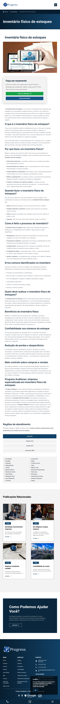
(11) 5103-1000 (42, 667)
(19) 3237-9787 (42, 664)
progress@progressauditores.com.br (46, 670)
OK (35, 690)
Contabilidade (20, 669)
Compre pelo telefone (24, 98)
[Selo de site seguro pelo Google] (30, 695)
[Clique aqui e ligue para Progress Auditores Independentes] (7, 701)
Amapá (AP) (29, 446)
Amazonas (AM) (29, 450)
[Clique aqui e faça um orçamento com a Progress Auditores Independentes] (30, 701)
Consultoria (20, 666)
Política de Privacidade (38, 686)
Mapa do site (6, 686)
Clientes (5, 669)
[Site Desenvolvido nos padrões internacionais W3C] (19, 695)
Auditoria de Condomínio (23, 678)
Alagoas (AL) (29, 441)
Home (6, 11)
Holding (19, 660)
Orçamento (15, 625)
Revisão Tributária (21, 672)
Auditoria (19, 663)
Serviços (5, 666)
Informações (13, 11)
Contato (5, 678)
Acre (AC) (29, 436)
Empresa (5, 663)
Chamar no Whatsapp (23, 93)
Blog (4, 675)
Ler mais (7, 536)
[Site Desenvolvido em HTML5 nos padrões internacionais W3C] (22, 695)
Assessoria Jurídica (22, 675)
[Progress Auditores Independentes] (10, 6)
